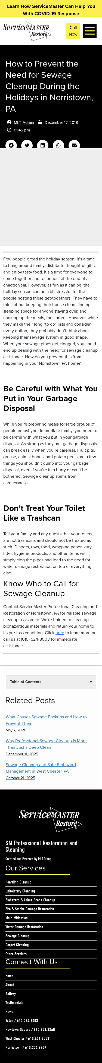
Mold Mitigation (16, 918)
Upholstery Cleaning (20, 891)
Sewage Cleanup (17, 935)
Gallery (10, 993)
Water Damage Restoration (24, 926)
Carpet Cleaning (17, 944)
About (9, 984)
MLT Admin (24, 122)
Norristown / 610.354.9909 (25, 1047)
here (59, 633)
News (9, 1011)
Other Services (16, 953)
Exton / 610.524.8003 (21, 1020)
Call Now (73, 31)
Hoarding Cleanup (18, 882)
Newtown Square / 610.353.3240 (30, 1029)
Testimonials (14, 1002)
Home (9, 975)
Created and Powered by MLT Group (28, 859)
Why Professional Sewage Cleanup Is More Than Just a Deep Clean (46, 747)
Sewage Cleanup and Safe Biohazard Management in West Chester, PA (41, 771)
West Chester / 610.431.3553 (27, 1038)
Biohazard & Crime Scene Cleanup (30, 900)
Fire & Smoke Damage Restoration (29, 909)
